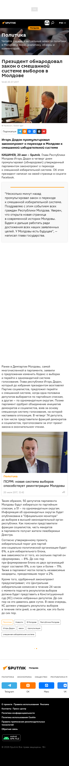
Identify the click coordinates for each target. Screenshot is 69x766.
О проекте (7, 704)
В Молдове (31, 622)
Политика (10, 476)
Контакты (6, 708)
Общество (41, 676)
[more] (63, 492)
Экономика (24, 676)
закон (21, 628)
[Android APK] (11, 738)
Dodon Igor (18, 125)
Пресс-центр (19, 708)
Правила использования (26, 704)
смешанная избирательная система (18, 634)
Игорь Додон (9, 628)
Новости (19, 622)
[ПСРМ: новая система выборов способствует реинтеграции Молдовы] (34, 452)
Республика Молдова (49, 622)
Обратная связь (10, 729)
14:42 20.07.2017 (10, 82)
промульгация (34, 628)
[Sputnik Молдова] (10, 24)
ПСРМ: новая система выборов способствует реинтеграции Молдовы (34, 483)
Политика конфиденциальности (18, 713)
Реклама (44, 704)
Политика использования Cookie (19, 717)
